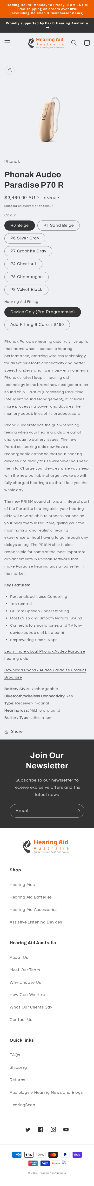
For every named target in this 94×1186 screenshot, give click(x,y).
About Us (19, 957)
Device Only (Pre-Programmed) (42, 312)
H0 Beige (19, 225)
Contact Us (21, 1020)
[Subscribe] (77, 811)
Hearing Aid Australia (52, 1173)
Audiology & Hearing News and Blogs (46, 1092)
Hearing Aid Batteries (31, 897)
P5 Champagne (26, 277)
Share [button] (17, 731)
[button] (7, 43)
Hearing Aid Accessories (34, 910)
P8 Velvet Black (26, 289)
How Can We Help (27, 995)
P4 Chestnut (23, 264)
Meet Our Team (25, 970)
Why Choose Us (25, 982)
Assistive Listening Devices (36, 922)
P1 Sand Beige (58, 225)
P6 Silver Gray (24, 238)
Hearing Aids (22, 885)
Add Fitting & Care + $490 (37, 325)
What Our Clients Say (31, 1007)
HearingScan (22, 1105)
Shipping (10, 206)
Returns (17, 1080)
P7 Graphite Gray (28, 251)
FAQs (15, 1055)
